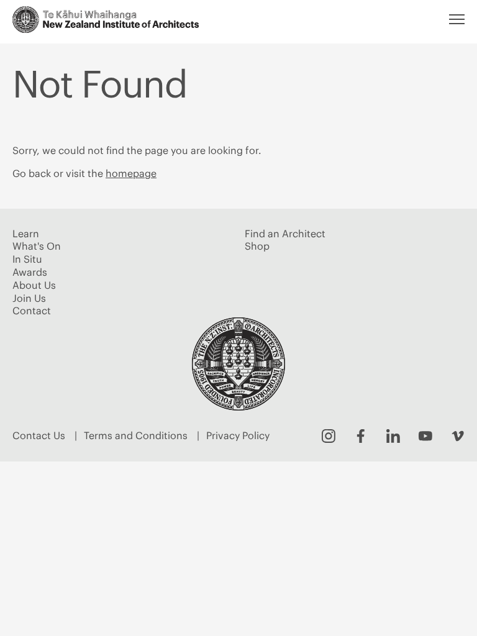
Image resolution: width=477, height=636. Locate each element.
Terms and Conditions (136, 435)
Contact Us (38, 435)
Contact (31, 310)
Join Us (29, 298)
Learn (25, 233)
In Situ (27, 259)
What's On (36, 246)
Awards (29, 272)
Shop (257, 246)
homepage (131, 173)
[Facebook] (361, 436)
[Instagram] (328, 436)
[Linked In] (393, 436)
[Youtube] (425, 436)
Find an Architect (285, 233)
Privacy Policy (238, 435)
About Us (34, 285)
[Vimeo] (458, 436)
